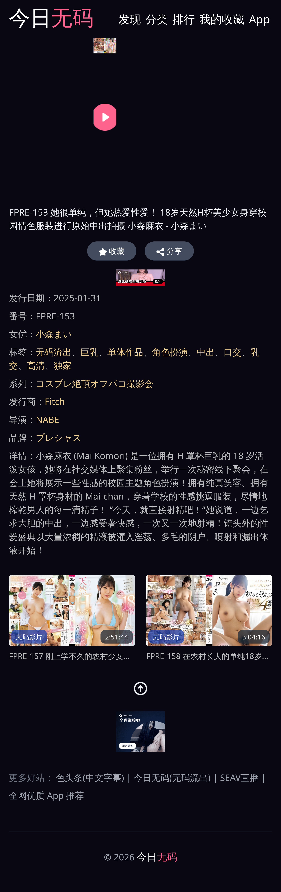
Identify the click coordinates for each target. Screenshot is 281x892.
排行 (183, 19)
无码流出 (54, 352)
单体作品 (125, 352)
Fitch (55, 401)
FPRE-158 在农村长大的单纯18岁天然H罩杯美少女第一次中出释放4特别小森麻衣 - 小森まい (209, 656)
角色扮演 (170, 352)
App (259, 19)
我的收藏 (221, 19)
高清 (36, 365)
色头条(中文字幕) (90, 777)
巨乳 (89, 352)
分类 (156, 19)
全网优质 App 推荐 (46, 795)
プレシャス (58, 437)
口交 (232, 352)
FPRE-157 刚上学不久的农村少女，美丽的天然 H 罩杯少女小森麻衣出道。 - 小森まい (72, 656)
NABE (47, 419)
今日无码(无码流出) (172, 777)
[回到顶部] (140, 688)
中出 (206, 352)
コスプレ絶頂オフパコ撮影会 (94, 383)
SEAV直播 (239, 777)
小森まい (54, 334)
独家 (63, 365)
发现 (129, 19)
